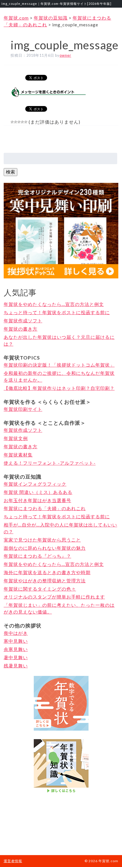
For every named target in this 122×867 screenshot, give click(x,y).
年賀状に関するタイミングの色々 (40, 588)
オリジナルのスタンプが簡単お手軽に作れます (54, 596)
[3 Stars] (19, 122)
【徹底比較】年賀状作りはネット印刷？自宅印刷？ (59, 388)
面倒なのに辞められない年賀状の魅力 (45, 548)
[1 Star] (12, 122)
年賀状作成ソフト (23, 320)
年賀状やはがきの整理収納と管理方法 (45, 580)
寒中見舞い (16, 641)
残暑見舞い (16, 665)
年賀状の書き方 (20, 328)
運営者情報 (13, 861)
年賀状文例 (16, 438)
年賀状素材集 (18, 454)
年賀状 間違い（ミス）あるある (38, 492)
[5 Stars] (26, 122)
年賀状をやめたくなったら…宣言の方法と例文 (54, 304)
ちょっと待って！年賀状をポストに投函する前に (57, 312)
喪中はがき (16, 633)
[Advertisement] (61, 823)
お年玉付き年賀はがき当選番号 (37, 500)
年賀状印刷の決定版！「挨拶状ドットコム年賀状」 (59, 364)
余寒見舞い (16, 649)
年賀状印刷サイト (23, 409)
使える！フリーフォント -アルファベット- (50, 463)
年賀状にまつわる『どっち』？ (37, 556)
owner (65, 55)
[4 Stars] (22, 122)
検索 (10, 171)
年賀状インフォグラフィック (35, 484)
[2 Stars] (15, 122)
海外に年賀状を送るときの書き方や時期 (47, 572)
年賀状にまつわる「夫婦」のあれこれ (45, 508)
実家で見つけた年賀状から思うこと (42, 539)
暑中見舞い (16, 657)
